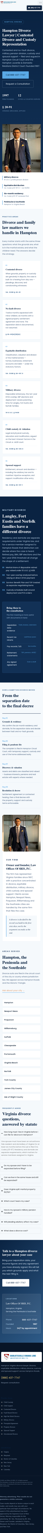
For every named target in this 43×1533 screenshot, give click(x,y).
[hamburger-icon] (40, 2)
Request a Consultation (18, 83)
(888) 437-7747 (10, 1377)
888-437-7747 (29, 1319)
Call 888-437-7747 (15, 74)
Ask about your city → (13, 990)
